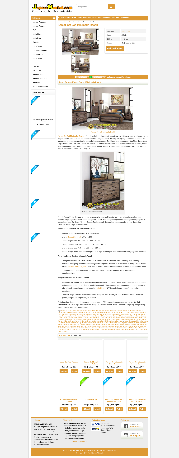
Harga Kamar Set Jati (113, 312)
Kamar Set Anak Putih (70, 318)
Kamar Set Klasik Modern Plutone (91, 363)
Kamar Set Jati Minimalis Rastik (78, 24)
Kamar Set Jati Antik (103, 319)
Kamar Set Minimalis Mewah (109, 324)
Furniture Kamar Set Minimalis (127, 311)
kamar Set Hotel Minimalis (77, 319)
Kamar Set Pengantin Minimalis (130, 326)
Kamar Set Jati (91, 319)
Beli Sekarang (115, 48)
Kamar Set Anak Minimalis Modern (124, 316)
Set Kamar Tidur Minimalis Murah (124, 329)
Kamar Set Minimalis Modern (129, 324)
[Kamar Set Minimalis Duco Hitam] (114, 358)
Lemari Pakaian (39, 26)
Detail (64, 371)
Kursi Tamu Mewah (40, 86)
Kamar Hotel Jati (105, 314)
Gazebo (36, 42)
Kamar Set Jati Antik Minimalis (121, 319)
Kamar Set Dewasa (106, 318)
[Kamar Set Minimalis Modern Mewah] (137, 396)
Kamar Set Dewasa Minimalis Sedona (125, 318)
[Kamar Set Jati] (91, 396)
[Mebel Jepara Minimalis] (52, 13)
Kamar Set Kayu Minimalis (80, 323)
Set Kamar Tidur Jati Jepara (107, 328)
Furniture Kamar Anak (68, 311)
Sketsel (36, 66)
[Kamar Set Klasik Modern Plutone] (91, 358)
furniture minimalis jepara (77, 266)
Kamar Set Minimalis (96, 323)
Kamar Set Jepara (117, 321)
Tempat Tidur (38, 74)
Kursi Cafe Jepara (40, 50)
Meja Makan (37, 34)
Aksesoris (36, 82)
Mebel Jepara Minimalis (96, 453)
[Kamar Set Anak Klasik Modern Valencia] (114, 396)
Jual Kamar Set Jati (75, 314)
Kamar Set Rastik (77, 328)
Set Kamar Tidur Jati (90, 328)
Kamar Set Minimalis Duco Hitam (114, 363)
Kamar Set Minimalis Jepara (90, 324)
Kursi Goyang (38, 54)
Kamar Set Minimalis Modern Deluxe (137, 363)
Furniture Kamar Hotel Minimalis (87, 311)
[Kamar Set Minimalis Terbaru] (69, 396)
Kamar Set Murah (113, 326)
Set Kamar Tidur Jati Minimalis (127, 328)
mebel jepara (101, 288)
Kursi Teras (37, 58)
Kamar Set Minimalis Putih (78, 326)
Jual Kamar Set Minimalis (90, 314)
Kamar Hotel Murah (133, 314)
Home (60, 22)
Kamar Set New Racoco (68, 362)
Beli (75, 371)
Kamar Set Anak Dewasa (86, 316)
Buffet (35, 30)
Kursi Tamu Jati (78, 450)
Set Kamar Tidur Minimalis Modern (101, 329)
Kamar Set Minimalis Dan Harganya (115, 323)
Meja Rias (37, 38)
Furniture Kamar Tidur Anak (76, 312)
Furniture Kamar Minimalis (107, 311)
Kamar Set (67, 22)
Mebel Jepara (67, 450)
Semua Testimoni (78, 441)
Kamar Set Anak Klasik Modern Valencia (114, 401)
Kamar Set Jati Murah (103, 321)
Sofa (35, 62)
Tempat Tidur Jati (74, 237)
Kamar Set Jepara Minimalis (133, 321)
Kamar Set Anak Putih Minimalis (88, 318)
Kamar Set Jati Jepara (138, 319)
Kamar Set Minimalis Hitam (71, 324)
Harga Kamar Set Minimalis (130, 312)
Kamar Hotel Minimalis (119, 314)
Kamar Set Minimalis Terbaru (97, 326)
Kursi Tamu (37, 46)
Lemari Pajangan (39, 22)
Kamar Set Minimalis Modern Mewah (137, 401)
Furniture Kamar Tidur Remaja (95, 312)
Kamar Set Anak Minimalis (103, 316)
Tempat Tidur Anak (40, 78)
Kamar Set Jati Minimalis (66, 321)
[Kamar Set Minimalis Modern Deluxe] (137, 358)
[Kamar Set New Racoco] (69, 358)
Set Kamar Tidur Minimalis (80, 329)
